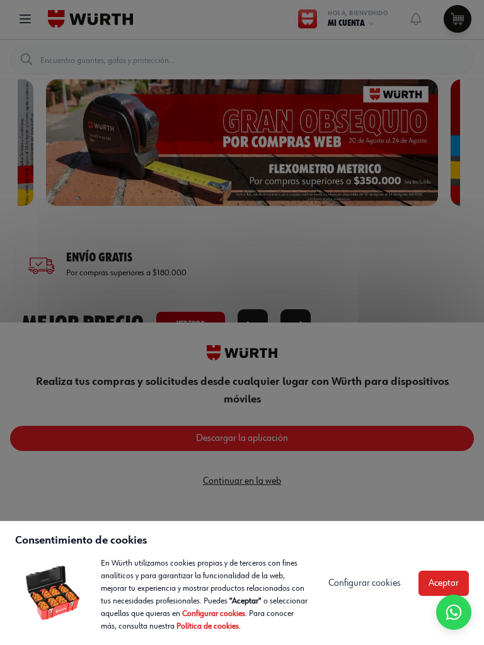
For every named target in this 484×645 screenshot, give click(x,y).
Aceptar (444, 583)
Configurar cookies (213, 613)
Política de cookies (207, 626)
